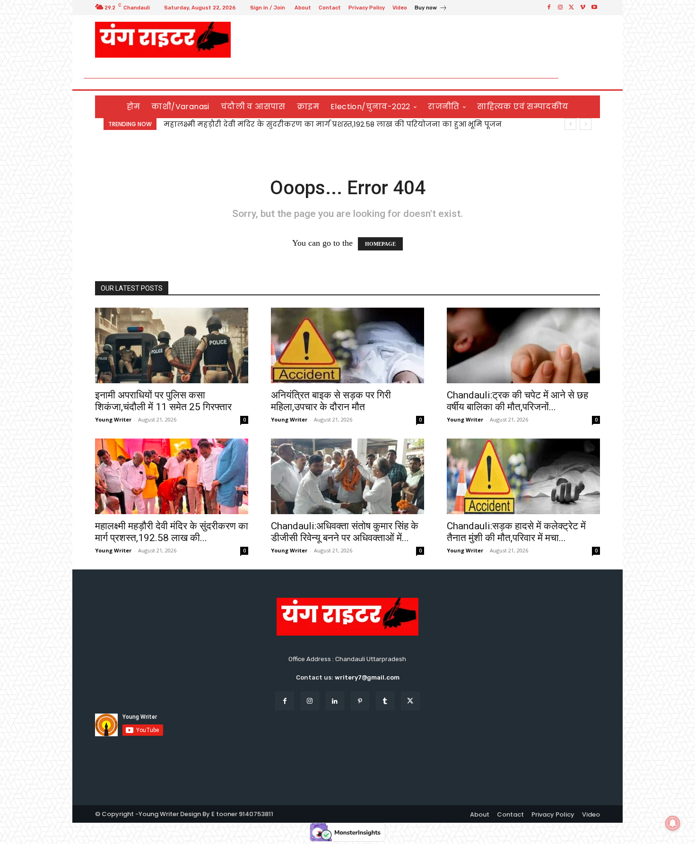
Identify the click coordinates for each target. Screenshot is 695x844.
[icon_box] (431, 9)
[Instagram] (560, 7)
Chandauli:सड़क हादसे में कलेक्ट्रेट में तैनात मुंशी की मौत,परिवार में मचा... (516, 531)
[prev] (570, 124)
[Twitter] (571, 7)
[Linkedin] (335, 701)
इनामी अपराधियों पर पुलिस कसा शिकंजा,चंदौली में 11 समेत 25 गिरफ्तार (163, 401)
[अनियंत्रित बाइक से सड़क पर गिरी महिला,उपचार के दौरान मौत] (347, 345)
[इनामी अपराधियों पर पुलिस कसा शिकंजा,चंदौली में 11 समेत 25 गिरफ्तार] (171, 345)
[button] (589, 78)
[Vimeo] (583, 7)
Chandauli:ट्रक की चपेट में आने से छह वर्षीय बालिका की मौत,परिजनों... (517, 401)
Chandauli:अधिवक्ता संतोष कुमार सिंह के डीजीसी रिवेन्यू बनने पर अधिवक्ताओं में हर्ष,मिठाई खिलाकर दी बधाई (340, 124)
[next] (585, 124)
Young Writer (113, 419)
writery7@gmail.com (367, 677)
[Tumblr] (385, 701)
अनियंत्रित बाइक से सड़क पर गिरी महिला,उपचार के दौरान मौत (331, 401)
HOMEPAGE (380, 244)
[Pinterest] (360, 701)
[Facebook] (549, 7)
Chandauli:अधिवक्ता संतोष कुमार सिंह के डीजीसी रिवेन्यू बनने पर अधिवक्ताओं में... (344, 531)
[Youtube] (594, 7)
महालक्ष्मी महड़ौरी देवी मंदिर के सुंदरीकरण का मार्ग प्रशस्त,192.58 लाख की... (171, 531)
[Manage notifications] (672, 823)
